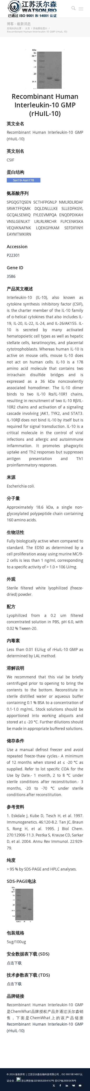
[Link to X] (53, 1085)
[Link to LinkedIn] (67, 1085)
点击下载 (14, 962)
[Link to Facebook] (60, 1085)
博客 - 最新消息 (19, 23)
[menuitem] (71, 9)
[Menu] (81, 9)
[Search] (71, 9)
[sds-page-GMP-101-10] (45, 69)
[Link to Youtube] (80, 1085)
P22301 (13, 255)
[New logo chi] (37, 9)
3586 (11, 276)
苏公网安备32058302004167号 (37, 1080)
